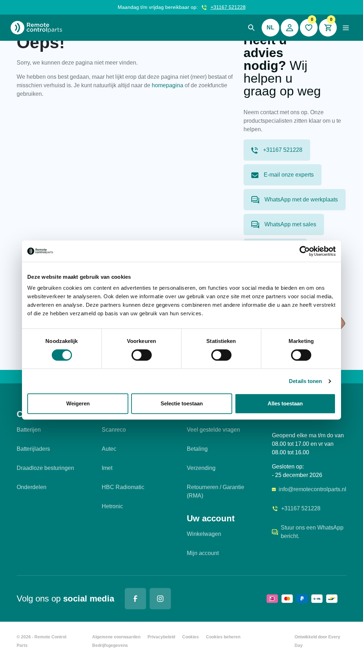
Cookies (190, 636)
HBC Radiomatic (123, 487)
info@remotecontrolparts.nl (312, 489)
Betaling (197, 449)
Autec (109, 449)
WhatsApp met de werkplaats (301, 199)
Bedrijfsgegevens (110, 645)
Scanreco (114, 430)
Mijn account (203, 553)
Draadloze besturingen (45, 468)
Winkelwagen (204, 534)
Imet (107, 468)
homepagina (167, 85)
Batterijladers (33, 449)
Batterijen (29, 430)
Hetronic (112, 506)
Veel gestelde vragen (213, 430)
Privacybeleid (161, 636)
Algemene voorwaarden (116, 636)
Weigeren (78, 403)
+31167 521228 (228, 7)
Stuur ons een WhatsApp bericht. (312, 532)
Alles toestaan (285, 403)
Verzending (201, 468)
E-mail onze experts (289, 175)
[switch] (142, 355)
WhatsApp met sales (290, 224)
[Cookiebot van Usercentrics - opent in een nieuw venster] (305, 251)
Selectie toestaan (182, 403)
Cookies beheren (223, 636)
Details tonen (305, 381)
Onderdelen (31, 487)
